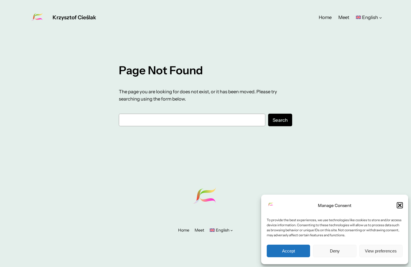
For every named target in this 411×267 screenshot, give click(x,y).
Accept (288, 251)
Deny (335, 251)
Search (280, 120)
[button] (400, 205)
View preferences (381, 251)
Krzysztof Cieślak (74, 17)
